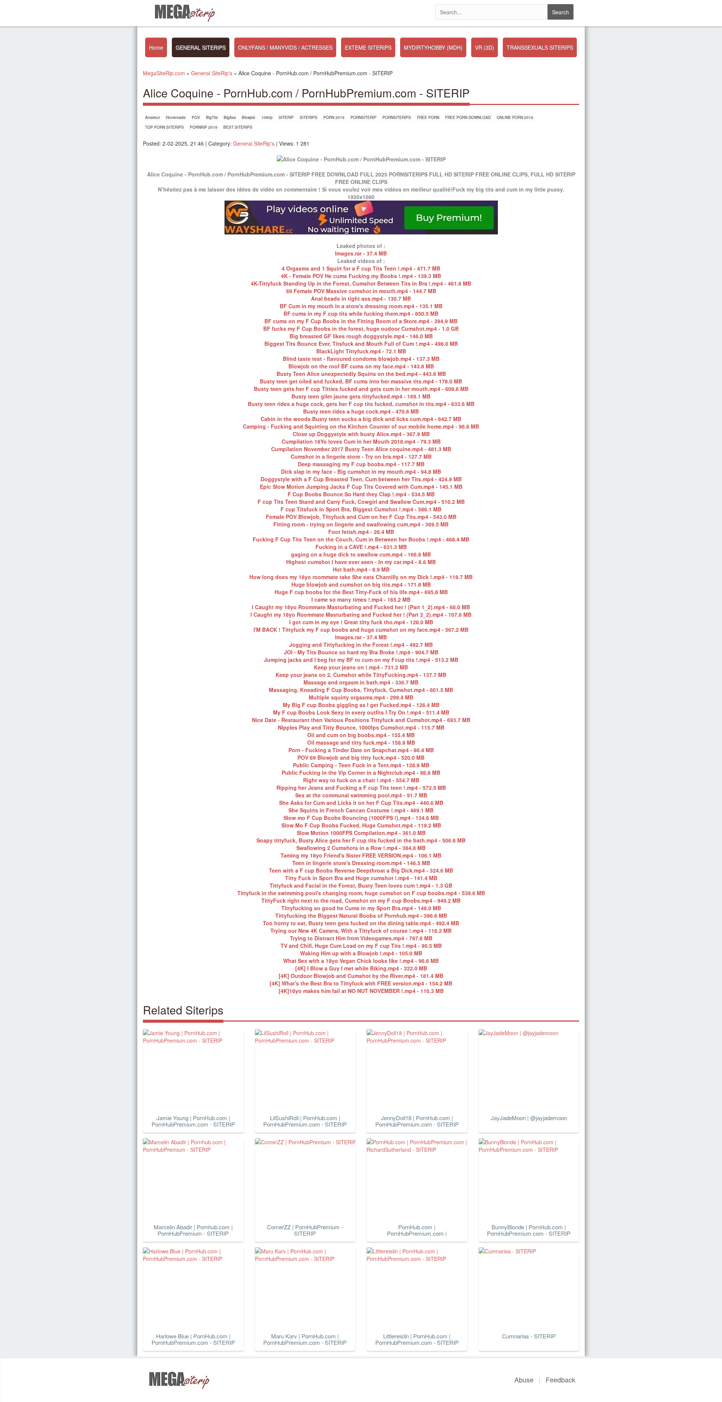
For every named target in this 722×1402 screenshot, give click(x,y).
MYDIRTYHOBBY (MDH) (433, 47)
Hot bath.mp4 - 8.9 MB (361, 569)
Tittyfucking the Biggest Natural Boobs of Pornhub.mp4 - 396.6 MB (361, 915)
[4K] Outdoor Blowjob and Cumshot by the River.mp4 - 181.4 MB (361, 975)
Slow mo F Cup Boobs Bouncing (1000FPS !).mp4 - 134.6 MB (361, 817)
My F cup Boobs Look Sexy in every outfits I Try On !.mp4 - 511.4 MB (361, 712)
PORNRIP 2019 (203, 127)
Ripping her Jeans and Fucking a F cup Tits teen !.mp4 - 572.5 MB (361, 787)
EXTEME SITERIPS (368, 47)
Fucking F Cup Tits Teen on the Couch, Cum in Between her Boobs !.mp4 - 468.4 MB (361, 539)
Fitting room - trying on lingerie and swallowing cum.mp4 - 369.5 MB (361, 524)
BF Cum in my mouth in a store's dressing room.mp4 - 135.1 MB (361, 306)
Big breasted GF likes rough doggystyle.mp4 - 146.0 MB (361, 336)
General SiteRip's (254, 143)
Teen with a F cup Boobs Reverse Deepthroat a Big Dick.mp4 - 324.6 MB (361, 870)
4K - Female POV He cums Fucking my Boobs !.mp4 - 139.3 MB (361, 276)
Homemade (176, 117)
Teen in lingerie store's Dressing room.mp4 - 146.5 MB (361, 863)
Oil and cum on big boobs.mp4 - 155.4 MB (361, 735)
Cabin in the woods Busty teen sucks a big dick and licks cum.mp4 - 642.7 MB (361, 419)
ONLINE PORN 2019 (515, 117)
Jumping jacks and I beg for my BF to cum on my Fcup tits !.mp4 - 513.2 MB (361, 659)
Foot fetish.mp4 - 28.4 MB (361, 531)
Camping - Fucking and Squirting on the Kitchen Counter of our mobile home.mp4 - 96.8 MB (361, 426)
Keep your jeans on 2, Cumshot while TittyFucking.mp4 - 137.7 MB (361, 674)
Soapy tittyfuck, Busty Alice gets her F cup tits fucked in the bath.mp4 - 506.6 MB (361, 840)
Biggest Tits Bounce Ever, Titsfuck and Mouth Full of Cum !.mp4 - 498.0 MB (361, 343)
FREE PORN (428, 117)
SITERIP (286, 117)
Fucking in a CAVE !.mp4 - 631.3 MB (361, 546)
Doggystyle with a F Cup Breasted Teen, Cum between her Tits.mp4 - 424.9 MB (361, 479)
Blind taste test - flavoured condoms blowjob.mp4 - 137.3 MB (361, 358)
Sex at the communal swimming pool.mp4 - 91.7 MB (361, 795)
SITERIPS (308, 117)
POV (196, 117)
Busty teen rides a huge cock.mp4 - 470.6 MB (361, 411)
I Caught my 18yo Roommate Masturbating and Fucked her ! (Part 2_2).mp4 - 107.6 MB (361, 614)
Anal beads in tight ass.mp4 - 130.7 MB (361, 298)
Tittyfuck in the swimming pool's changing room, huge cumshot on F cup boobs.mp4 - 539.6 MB (361, 893)
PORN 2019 (333, 117)
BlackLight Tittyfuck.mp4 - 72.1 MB (361, 351)
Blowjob (248, 117)
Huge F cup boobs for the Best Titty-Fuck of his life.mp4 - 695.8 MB (361, 592)
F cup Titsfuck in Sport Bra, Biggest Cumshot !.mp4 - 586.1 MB (361, 509)
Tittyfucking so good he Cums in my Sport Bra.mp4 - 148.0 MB (361, 908)
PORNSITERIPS (396, 117)
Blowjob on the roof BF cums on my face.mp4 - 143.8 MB (361, 366)
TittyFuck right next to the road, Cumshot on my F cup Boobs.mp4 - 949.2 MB (361, 900)
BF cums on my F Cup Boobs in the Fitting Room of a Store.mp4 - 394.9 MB (361, 321)
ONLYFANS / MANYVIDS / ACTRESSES (285, 47)
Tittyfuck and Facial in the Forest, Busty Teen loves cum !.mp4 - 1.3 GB (361, 885)
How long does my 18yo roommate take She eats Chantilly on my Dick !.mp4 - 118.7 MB (361, 577)
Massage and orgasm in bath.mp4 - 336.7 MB (361, 682)
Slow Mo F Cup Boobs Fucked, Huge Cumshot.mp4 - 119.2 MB (361, 825)
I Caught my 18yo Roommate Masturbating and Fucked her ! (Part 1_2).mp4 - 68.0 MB (361, 607)
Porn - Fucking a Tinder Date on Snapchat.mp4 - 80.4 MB (361, 750)
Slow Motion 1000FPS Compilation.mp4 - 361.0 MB (361, 832)
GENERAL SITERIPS (201, 47)
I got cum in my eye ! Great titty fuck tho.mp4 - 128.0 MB (361, 622)
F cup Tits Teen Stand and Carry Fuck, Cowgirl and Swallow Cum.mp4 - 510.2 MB (361, 501)
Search (560, 12)
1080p (267, 117)
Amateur (152, 117)
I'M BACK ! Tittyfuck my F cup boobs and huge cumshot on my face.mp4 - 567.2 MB (361, 629)
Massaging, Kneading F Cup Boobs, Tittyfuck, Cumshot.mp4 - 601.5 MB (361, 689)
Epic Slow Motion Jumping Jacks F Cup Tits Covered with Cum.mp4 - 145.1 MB (361, 486)
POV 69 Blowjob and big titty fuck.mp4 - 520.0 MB (361, 757)
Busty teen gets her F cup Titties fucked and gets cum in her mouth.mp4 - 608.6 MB (361, 388)
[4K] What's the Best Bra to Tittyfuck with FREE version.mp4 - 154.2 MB (361, 983)
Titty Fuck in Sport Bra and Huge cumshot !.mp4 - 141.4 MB (361, 878)
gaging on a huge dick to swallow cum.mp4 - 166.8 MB (361, 554)
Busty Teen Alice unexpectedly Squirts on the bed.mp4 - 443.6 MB (361, 373)
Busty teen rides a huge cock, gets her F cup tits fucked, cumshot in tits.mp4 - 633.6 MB (361, 404)
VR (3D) (484, 47)
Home (156, 47)
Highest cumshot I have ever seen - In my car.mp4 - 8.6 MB (361, 562)
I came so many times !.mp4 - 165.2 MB (361, 599)
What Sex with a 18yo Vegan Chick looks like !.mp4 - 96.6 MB (361, 960)
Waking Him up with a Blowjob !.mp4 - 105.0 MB (361, 953)
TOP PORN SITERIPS (164, 127)
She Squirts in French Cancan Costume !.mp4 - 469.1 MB (361, 810)
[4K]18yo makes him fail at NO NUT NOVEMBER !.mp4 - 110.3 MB (361, 990)
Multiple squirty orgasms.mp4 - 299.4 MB (361, 697)
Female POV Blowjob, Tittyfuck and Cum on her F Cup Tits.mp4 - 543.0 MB (361, 516)
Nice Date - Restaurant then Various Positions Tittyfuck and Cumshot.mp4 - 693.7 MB (361, 720)
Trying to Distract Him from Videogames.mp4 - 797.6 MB (361, 938)
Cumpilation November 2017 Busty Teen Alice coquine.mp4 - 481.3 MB (361, 449)
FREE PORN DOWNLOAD (468, 117)
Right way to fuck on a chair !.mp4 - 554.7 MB (361, 780)
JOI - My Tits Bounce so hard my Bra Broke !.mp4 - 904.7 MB (361, 652)
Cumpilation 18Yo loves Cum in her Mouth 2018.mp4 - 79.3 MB (361, 441)
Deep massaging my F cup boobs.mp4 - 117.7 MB (361, 464)
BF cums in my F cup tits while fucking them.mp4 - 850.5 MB (361, 313)
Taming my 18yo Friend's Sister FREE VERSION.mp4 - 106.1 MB (361, 855)
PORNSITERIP (363, 117)
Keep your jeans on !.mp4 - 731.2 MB (361, 667)
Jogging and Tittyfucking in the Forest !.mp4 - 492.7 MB (361, 644)
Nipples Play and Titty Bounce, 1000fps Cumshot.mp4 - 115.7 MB (361, 727)
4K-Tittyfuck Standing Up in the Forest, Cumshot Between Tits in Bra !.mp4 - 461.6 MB (361, 283)
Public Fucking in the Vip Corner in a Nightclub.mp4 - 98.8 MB (361, 772)
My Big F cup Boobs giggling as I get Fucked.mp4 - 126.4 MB (361, 705)
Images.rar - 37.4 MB (361, 253)
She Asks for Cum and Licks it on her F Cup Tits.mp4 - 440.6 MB (361, 802)
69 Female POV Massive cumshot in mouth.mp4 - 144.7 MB (361, 291)
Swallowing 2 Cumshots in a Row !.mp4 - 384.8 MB (361, 848)
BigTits (212, 117)
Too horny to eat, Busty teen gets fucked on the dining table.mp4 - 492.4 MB (361, 923)
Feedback (560, 1379)
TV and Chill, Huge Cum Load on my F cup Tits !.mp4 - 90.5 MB (361, 945)
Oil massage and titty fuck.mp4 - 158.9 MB (361, 742)
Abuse (524, 1379)
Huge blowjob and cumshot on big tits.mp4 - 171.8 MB (361, 584)
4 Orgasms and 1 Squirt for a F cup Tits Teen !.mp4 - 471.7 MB (361, 268)
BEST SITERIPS (237, 127)
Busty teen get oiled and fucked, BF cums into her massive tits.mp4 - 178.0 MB (361, 381)
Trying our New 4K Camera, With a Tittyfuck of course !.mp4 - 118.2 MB (361, 930)
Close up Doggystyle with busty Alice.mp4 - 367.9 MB (361, 434)
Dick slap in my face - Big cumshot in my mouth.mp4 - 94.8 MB (361, 471)
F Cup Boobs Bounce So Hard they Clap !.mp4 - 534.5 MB (361, 494)
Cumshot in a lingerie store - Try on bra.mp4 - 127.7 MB (361, 456)
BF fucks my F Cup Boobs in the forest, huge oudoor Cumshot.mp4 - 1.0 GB (361, 328)
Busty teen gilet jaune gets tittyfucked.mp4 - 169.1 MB (361, 396)
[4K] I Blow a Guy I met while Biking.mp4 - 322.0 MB (361, 968)
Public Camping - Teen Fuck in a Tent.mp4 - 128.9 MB (361, 765)
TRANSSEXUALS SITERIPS (540, 47)
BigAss (230, 117)
